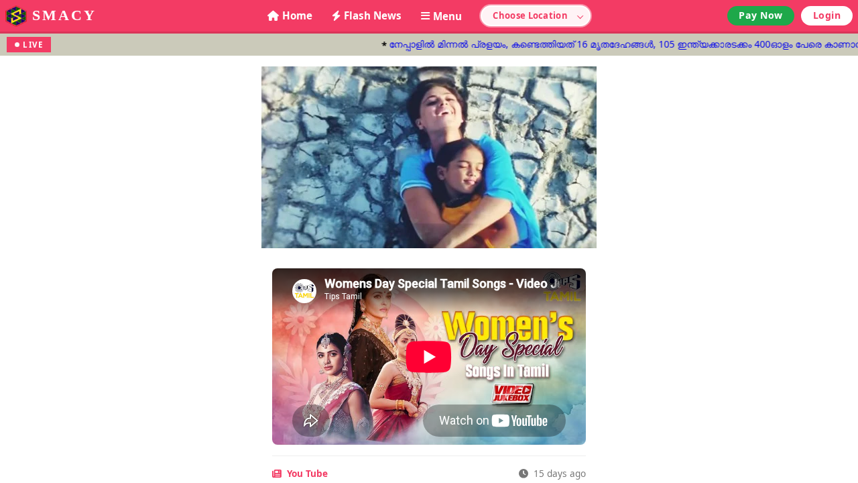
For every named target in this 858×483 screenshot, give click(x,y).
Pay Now (761, 15)
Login (827, 15)
